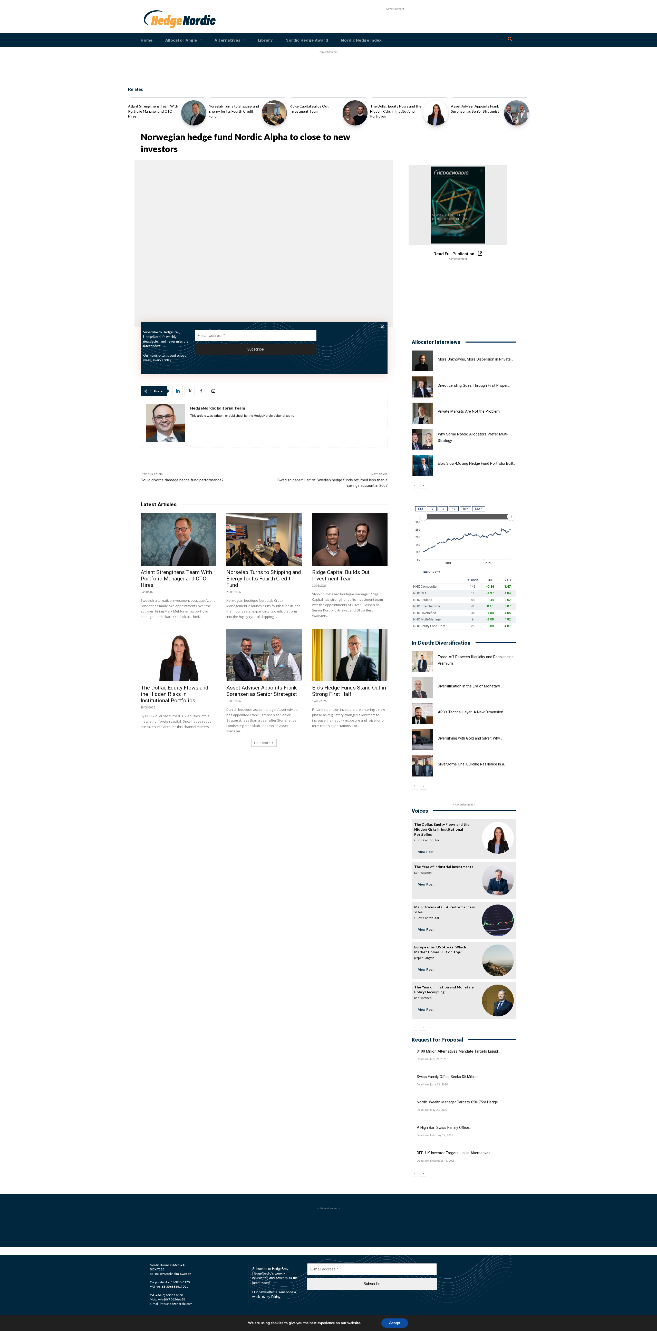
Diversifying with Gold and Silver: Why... (470, 738)
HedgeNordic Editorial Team (217, 408)
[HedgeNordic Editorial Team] (165, 423)
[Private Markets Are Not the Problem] (422, 413)
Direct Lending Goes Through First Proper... (474, 385)
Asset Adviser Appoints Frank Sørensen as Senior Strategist (261, 691)
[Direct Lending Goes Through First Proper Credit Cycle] (422, 386)
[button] (510, 39)
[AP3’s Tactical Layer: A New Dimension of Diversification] (422, 713)
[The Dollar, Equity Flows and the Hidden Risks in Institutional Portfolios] (435, 112)
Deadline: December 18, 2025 (436, 1160)
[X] (189, 391)
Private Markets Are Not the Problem (469, 411)
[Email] (213, 391)
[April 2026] (458, 205)
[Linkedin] (177, 391)
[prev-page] (415, 485)
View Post (425, 852)
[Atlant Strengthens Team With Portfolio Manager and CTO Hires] (193, 112)
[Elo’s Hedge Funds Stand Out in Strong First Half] (350, 655)
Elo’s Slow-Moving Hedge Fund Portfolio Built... (477, 463)
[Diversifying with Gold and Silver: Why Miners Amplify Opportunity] (422, 739)
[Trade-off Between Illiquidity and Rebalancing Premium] (422, 661)
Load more (262, 743)
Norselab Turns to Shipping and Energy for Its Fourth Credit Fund (234, 111)
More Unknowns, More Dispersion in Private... (475, 359)
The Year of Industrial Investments (443, 866)
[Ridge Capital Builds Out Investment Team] (355, 112)
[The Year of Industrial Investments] (498, 880)
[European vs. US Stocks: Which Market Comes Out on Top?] (498, 960)
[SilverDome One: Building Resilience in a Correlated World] (422, 765)
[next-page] (423, 485)
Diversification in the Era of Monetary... (470, 686)
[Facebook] (201, 391)
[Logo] (160, 19)
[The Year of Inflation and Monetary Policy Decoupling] (498, 1000)
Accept (394, 1322)
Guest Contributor (426, 840)
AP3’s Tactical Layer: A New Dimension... (472, 712)
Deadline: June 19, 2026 (432, 1084)
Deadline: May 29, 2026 (432, 1110)
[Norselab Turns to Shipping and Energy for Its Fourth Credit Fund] (274, 112)
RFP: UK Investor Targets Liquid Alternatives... (455, 1153)
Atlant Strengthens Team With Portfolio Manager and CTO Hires (153, 111)
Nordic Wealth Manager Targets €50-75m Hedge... (458, 1102)
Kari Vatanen (423, 873)
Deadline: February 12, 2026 (435, 1135)
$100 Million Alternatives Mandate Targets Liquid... (458, 1051)
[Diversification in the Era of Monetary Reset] (422, 687)
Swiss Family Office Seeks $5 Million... (448, 1076)
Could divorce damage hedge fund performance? (182, 480)
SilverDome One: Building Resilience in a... (472, 764)
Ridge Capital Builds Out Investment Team (341, 575)
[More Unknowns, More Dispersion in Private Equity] (422, 361)
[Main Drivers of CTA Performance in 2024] (498, 920)
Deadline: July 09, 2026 (431, 1059)
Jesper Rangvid (424, 958)
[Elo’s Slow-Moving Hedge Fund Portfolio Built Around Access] (422, 465)
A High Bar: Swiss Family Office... (444, 1127)
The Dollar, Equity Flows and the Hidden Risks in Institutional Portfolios (395, 111)
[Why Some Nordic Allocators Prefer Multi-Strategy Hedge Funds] (422, 439)
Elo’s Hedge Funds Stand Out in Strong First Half (349, 691)
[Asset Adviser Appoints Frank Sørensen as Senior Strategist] (516, 112)
